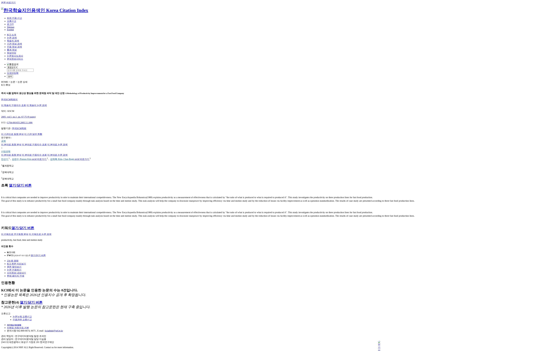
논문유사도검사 (15, 56)
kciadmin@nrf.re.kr (54, 330)
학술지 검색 (13, 41)
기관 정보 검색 (14, 44)
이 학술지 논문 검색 (37, 105)
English (10, 29)
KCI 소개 (11, 34)
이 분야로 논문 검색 (57, 144)
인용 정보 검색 (14, 47)
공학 (3, 141)
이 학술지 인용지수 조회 (13, 105)
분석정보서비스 (15, 59)
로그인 (10, 24)
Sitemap (10, 27)
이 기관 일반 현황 (33, 134)
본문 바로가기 (8, 2)
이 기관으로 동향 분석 (12, 134)
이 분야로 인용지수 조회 (34, 144)
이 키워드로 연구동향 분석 (14, 234)
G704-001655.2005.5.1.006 (19, 122)
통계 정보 (12, 50)
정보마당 (11, 53)
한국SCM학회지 (9, 99)
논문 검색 (12, 38)
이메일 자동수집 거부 (18, 327)
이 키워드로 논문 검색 (40, 234)
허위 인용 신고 (14, 18)
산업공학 (5, 151)
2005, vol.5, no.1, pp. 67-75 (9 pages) (18, 117)
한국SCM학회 (19, 128)
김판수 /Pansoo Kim (22, 159)
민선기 (5, 159)
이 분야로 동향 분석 (11, 144)
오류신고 (11, 21)
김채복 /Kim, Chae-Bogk (62, 159)
